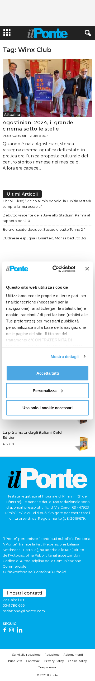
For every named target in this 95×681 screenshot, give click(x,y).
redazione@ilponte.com (24, 611)
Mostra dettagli (65, 356)
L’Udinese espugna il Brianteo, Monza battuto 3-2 (44, 238)
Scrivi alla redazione (26, 654)
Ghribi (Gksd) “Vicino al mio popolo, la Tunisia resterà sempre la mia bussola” (47, 204)
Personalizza (44, 390)
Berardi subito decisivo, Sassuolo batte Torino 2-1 (44, 229)
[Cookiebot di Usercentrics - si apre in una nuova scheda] (55, 268)
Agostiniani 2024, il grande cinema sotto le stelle (38, 125)
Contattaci (33, 661)
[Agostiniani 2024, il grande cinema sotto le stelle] (47, 88)
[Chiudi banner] (87, 269)
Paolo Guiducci (14, 136)
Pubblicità (15, 661)
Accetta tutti (47, 373)
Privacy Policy (54, 661)
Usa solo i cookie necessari (47, 407)
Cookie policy (77, 661)
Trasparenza (47, 667)
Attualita (12, 114)
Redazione (52, 654)
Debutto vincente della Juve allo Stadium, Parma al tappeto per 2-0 (46, 218)
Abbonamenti (73, 654)
